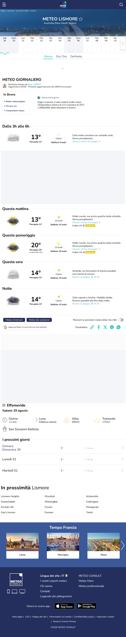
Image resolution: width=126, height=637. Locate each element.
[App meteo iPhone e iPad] (64, 606)
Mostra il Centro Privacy (64, 621)
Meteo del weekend (39, 319)
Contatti (45, 591)
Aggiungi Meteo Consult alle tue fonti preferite (27, 327)
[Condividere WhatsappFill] (118, 327)
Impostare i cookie (105, 617)
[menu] (4, 4)
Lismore (33, 11)
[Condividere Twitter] (105, 327)
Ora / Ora (61, 56)
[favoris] (81, 19)
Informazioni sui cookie (60, 616)
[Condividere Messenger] (112, 327)
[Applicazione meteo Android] (86, 606)
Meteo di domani (14, 319)
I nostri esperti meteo (53, 581)
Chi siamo (46, 586)
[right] (122, 43)
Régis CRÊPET (34, 84)
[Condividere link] (92, 327)
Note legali (17, 616)
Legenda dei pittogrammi (56, 596)
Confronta (76, 56)
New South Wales (22, 11)
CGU (27, 616)
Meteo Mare (86, 581)
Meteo (3, 11)
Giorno (48, 56)
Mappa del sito (39, 616)
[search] (121, 4)
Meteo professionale (91, 586)
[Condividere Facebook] (99, 327)
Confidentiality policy (84, 616)
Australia (11, 11)
